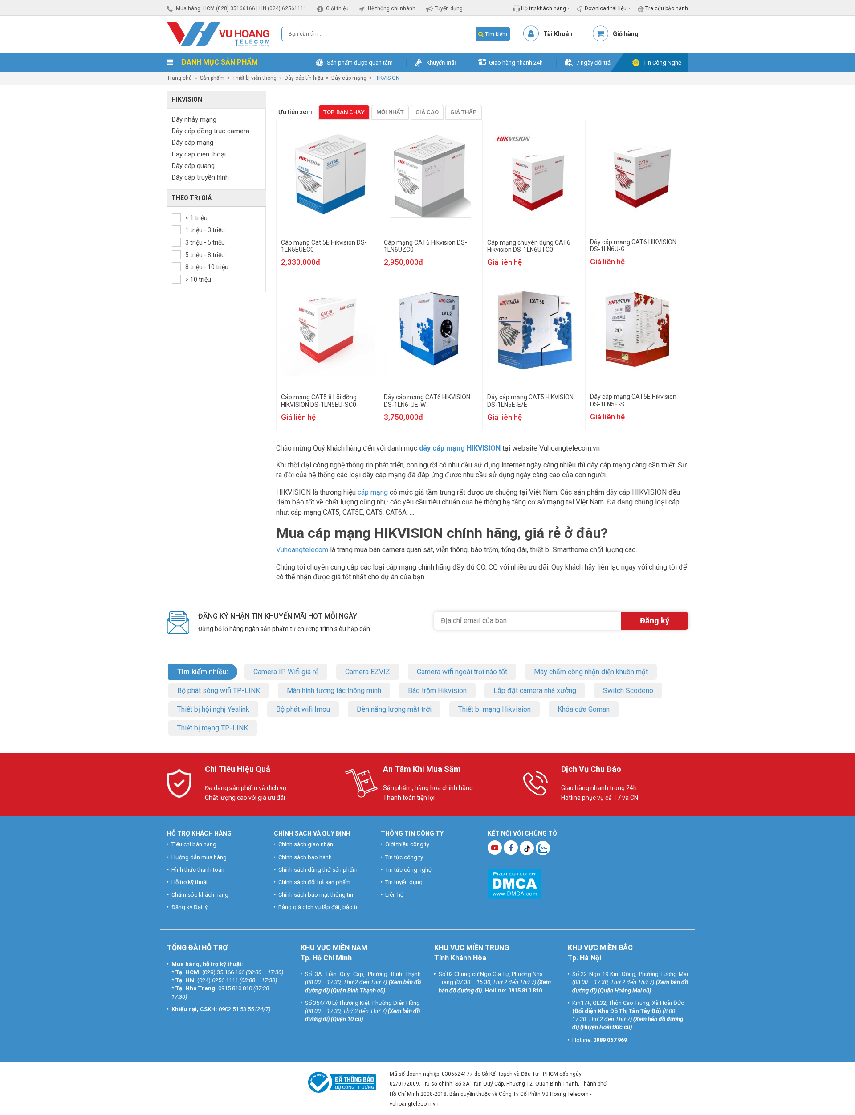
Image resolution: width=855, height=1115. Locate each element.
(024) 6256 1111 (217, 980)
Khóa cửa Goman (584, 709)
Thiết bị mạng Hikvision (494, 709)
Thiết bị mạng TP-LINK (212, 728)
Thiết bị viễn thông (254, 78)
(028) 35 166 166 (223, 972)
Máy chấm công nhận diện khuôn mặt (591, 672)
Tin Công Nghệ (662, 62)
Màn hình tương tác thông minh (334, 690)
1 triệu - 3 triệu (205, 230)
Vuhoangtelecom (302, 549)
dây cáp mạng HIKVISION (460, 448)
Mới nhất (390, 112)
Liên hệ (394, 894)
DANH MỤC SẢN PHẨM (219, 62)
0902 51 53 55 (236, 1009)
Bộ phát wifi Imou (303, 709)
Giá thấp (463, 112)
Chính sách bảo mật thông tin (315, 894)
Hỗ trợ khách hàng (543, 8)
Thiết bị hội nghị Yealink (213, 709)
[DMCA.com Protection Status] (515, 883)
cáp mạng (373, 492)
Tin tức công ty (404, 857)
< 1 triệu (196, 217)
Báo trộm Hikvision (437, 690)
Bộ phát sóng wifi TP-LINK (218, 690)
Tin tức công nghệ (408, 869)
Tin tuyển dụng (404, 882)
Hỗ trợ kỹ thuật (189, 882)
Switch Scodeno (628, 690)
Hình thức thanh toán (197, 869)
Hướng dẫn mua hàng (199, 857)
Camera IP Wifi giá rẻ (285, 672)
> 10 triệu (198, 279)
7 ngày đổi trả (593, 62)
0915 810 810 (235, 988)
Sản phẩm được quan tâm (360, 62)
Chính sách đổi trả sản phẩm (314, 882)
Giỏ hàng (626, 33)
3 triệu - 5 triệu (205, 242)
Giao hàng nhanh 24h (516, 62)
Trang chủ (179, 78)
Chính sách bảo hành (305, 857)
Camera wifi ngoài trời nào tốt (462, 672)
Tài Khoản (558, 33)
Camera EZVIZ (367, 672)
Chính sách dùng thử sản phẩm (318, 869)
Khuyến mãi (441, 62)
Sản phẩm (212, 78)
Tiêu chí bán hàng (193, 844)
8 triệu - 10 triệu (206, 267)
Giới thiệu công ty (407, 844)
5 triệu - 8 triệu (205, 254)
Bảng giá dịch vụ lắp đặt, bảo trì (318, 907)
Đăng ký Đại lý (189, 907)
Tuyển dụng (449, 8)
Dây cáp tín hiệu (304, 78)
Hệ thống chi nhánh (391, 8)
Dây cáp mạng (348, 78)
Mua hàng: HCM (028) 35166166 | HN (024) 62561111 (241, 8)
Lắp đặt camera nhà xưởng (534, 690)
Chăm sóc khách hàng (199, 894)
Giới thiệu (337, 8)
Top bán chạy (344, 112)
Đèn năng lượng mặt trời (394, 709)
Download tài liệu (605, 8)
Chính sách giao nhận (305, 844)
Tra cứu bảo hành (666, 8)
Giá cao (427, 112)
